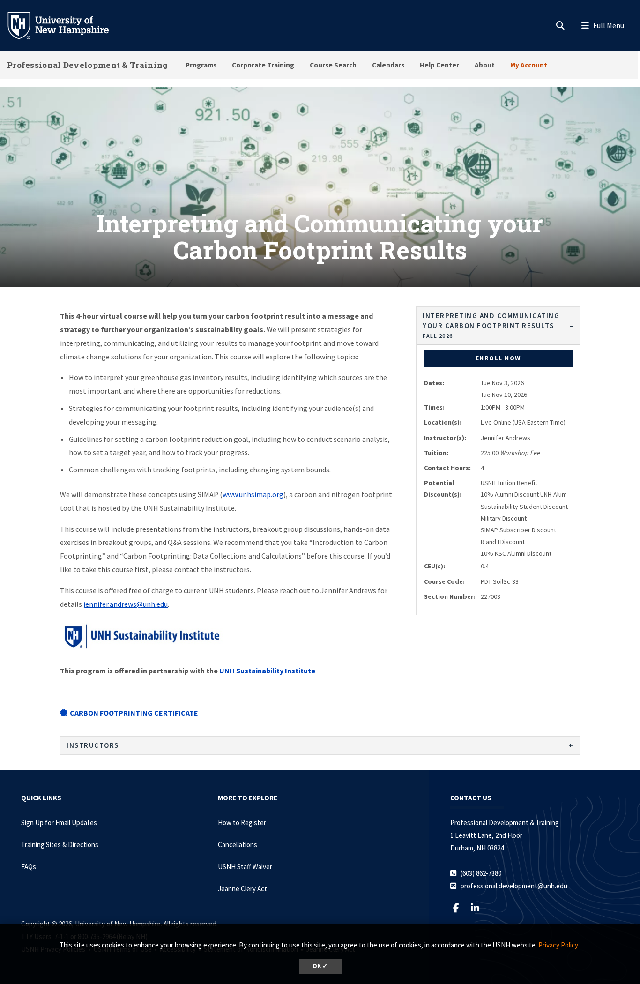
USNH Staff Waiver (245, 866)
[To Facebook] (459, 908)
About (485, 64)
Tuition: (436, 452)
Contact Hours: (447, 467)
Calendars (388, 64)
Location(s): (442, 422)
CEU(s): (434, 566)
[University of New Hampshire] (65, 25)
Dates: (434, 383)
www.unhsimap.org (253, 494)
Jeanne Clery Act (242, 888)
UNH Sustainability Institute (267, 670)
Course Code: (444, 581)
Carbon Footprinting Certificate (134, 712)
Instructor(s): (445, 437)
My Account (528, 64)
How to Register (242, 822)
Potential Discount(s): (442, 488)
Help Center (439, 64)
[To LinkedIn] (479, 908)
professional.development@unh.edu (514, 885)
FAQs (28, 866)
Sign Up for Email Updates (59, 822)
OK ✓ (320, 966)
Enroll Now (498, 358)
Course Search (333, 64)
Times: (434, 407)
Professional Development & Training (87, 65)
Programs (201, 64)
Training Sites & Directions (59, 844)
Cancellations (237, 844)
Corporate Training (263, 64)
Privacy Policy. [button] (558, 944)
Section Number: (450, 596)
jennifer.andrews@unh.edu (125, 604)
